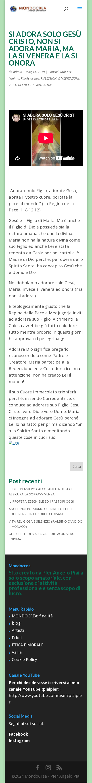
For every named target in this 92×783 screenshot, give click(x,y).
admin (17, 72)
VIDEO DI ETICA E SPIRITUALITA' (30, 85)
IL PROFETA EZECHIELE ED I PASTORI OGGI (41, 501)
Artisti (18, 630)
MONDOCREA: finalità (32, 616)
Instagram (19, 740)
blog (16, 623)
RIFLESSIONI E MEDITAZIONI (60, 78)
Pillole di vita (30, 78)
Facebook (18, 734)
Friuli (17, 637)
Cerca (77, 466)
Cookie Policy (24, 659)
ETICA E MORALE (27, 645)
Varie (17, 652)
